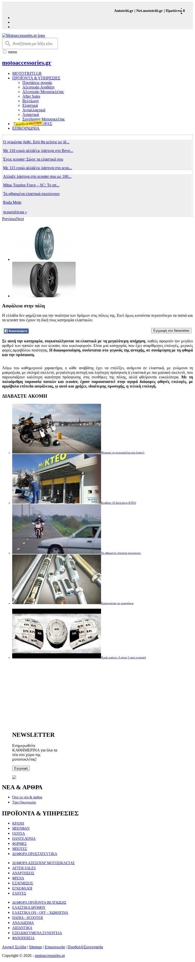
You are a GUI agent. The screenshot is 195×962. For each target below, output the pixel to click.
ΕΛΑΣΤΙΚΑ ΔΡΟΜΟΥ (28, 907)
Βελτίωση (30, 101)
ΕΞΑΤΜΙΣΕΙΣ (22, 883)
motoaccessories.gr (26, 62)
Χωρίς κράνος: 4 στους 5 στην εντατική (123, 657)
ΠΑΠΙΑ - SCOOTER (27, 918)
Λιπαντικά (30, 114)
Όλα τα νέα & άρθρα (27, 797)
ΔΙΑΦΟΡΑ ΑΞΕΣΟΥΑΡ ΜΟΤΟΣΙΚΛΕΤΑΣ (43, 863)
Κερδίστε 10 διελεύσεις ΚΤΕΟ (118, 502)
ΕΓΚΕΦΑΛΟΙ (22, 888)
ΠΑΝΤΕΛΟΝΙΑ (24, 839)
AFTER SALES (24, 868)
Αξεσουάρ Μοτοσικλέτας (43, 92)
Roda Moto (12, 202)
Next (20, 219)
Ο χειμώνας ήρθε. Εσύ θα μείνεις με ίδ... (36, 142)
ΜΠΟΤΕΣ (19, 849)
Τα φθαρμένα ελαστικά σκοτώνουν (31, 193)
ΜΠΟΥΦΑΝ (20, 828)
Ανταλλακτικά (33, 110)
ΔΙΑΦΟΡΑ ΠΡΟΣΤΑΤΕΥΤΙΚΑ (34, 854)
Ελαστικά (30, 105)
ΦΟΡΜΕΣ (19, 844)
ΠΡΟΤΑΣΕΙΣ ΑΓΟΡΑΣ (32, 123)
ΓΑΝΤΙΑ (18, 833)
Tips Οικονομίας (24, 802)
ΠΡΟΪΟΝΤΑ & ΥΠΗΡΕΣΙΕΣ (36, 78)
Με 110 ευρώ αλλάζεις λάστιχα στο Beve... (38, 150)
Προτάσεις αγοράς (37, 82)
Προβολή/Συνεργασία (85, 947)
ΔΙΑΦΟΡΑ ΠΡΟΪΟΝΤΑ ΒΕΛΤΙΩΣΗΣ (39, 902)
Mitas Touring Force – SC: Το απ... (31, 185)
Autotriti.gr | (121, 11)
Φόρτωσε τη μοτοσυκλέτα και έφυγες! (122, 452)
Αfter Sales (31, 96)
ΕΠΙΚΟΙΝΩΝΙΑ (26, 128)
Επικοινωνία (55, 947)
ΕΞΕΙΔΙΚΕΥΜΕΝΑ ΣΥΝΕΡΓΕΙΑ (37, 933)
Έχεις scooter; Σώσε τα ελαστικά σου (33, 159)
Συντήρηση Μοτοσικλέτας (43, 119)
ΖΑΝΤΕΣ (19, 893)
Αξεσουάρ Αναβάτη (38, 87)
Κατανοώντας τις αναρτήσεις (117, 603)
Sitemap (35, 947)
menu (12, 52)
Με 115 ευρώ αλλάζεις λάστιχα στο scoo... (37, 168)
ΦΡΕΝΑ (18, 878)
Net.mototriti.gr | (146, 11)
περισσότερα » (15, 212)
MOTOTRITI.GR (27, 73)
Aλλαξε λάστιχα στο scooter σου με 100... (37, 176)
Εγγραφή (21, 768)
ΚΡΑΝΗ (18, 823)
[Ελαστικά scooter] (98, 316)
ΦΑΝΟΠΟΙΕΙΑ (23, 938)
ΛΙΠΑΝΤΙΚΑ (22, 928)
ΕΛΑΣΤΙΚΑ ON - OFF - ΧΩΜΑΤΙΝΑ (40, 913)
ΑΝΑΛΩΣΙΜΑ (23, 923)
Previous (9, 219)
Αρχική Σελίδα (14, 947)
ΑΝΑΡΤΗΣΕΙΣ (23, 873)
